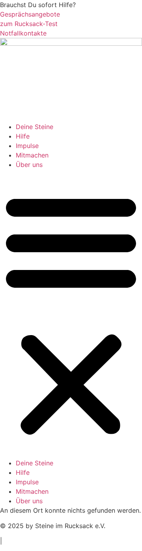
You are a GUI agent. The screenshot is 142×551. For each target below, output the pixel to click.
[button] (71, 313)
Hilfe (23, 136)
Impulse (27, 146)
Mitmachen (32, 155)
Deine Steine (34, 127)
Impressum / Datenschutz (46, 541)
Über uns (29, 165)
